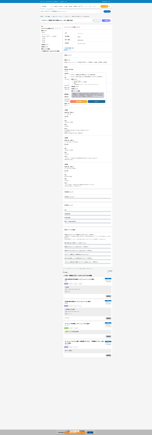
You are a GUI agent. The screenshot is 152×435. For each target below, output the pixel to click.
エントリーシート (45, 34)
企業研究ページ (67, 50)
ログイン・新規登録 (104, 6)
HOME (41, 16)
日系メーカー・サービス (57, 16)
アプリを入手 (108, 11)
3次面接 (43, 42)
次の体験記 (110, 271)
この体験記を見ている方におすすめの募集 (50, 51)
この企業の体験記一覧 (68, 48)
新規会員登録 (79, 101)
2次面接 (43, 40)
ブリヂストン (66, 16)
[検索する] (109, 6)
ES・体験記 (48, 16)
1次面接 (43, 38)
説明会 (43, 32)
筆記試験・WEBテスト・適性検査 (49, 36)
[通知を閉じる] (56, 9)
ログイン (97, 101)
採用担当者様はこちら (105, 1)
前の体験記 (65, 272)
